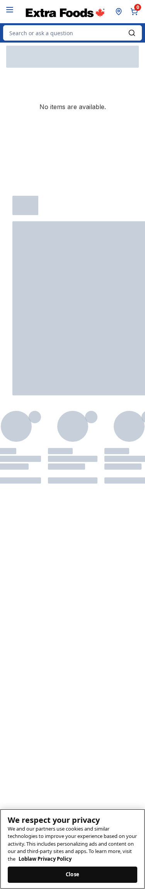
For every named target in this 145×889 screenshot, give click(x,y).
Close (72, 874)
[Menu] (9, 9)
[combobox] (72, 33)
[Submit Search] (132, 33)
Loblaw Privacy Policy (45, 858)
